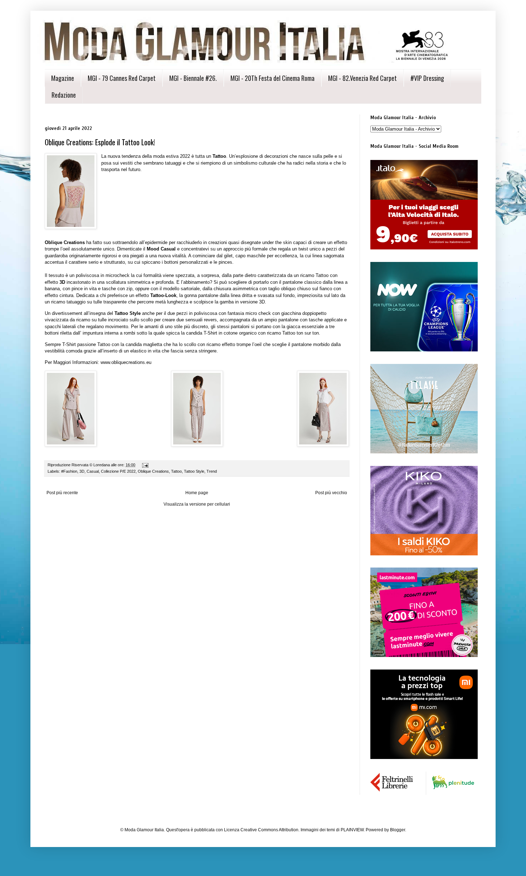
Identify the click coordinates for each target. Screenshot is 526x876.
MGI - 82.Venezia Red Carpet (362, 78)
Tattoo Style (194, 471)
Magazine (62, 78)
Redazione (64, 94)
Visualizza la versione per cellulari (197, 504)
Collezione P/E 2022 (118, 471)
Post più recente (62, 492)
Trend (211, 471)
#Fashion (69, 471)
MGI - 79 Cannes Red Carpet (122, 78)
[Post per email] (145, 465)
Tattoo (176, 471)
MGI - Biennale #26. (193, 78)
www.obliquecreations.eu (126, 362)
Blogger (397, 829)
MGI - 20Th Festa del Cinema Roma (272, 78)
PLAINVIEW (352, 829)
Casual (93, 471)
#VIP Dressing (427, 78)
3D (81, 471)
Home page (196, 492)
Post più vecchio (331, 492)
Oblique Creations (153, 471)
